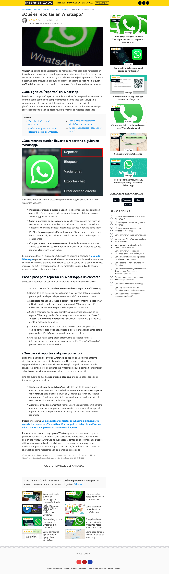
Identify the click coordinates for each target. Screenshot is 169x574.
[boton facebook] (143, 3)
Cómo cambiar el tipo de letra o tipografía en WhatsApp (51, 536)
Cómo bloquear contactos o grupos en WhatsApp (130, 223)
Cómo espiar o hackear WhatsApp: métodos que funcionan (129, 278)
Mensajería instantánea (51, 9)
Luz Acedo (35, 23)
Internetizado (27, 9)
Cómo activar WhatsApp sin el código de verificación (73, 424)
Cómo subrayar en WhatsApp (128, 154)
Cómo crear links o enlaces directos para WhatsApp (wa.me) (128, 127)
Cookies (110, 568)
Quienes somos (92, 568)
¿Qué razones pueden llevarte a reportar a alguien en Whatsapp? (43, 130)
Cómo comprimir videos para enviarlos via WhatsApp (51, 511)
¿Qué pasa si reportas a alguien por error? (85, 129)
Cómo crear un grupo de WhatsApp (129, 283)
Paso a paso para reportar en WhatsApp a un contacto (82, 122)
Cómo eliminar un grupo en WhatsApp (130, 235)
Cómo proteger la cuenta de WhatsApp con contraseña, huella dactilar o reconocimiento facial (51, 502)
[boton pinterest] (140, 3)
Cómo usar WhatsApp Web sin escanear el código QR (127, 295)
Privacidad (102, 568)
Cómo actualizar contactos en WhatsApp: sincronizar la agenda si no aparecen (128, 39)
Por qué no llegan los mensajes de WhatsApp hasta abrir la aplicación (94, 524)
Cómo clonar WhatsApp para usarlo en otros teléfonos (130, 240)
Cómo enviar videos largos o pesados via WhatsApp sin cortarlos (130, 258)
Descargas (87, 3)
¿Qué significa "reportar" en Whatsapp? (40, 123)
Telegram (139, 200)
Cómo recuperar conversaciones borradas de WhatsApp (128, 229)
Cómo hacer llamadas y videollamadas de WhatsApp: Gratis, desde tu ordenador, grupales (130, 271)
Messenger (126, 200)
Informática (73, 3)
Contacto (117, 568)
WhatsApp (65, 9)
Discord (128, 204)
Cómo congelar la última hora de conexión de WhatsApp (128, 246)
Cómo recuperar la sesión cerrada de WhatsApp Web (130, 217)
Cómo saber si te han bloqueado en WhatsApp (129, 264)
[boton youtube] (147, 3)
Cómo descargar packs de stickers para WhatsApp (94, 509)
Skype (116, 200)
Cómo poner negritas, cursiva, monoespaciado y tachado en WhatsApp (128, 182)
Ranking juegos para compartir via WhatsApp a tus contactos (52, 524)
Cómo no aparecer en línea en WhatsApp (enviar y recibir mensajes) (130, 289)
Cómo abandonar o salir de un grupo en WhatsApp (95, 534)
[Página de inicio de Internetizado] (39, 3)
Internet (37, 9)
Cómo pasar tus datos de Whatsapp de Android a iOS (95, 497)
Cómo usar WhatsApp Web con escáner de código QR (49, 428)
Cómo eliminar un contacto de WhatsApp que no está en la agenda (129, 252)
